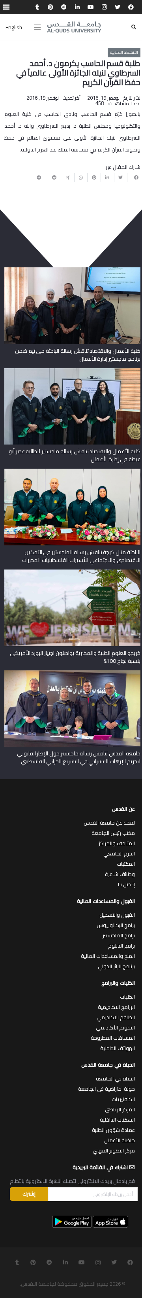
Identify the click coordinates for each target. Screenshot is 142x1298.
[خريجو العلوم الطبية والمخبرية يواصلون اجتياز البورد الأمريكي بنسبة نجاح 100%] (72, 572)
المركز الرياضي (120, 1109)
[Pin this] (94, 177)
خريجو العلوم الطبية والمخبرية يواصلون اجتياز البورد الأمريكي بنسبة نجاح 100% (75, 657)
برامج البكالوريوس (116, 925)
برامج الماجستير (119, 935)
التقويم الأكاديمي (115, 1027)
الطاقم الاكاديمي (116, 1017)
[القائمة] (37, 27)
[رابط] (74, 27)
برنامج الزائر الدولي (116, 966)
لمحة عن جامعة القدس (109, 822)
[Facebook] (130, 7)
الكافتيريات (123, 1099)
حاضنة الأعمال (119, 1140)
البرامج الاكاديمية (116, 1007)
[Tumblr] (37, 7)
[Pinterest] (50, 7)
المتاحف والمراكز (117, 843)
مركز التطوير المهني (114, 1150)
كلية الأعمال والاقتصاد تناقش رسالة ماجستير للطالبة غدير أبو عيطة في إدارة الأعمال (74, 455)
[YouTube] (90, 7)
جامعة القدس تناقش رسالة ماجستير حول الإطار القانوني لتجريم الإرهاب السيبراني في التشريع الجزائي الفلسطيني (78, 757)
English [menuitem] (14, 27)
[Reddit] (63, 7)
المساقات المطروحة (113, 1038)
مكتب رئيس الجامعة (113, 833)
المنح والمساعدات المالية (108, 956)
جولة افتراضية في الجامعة (106, 1089)
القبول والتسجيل (117, 915)
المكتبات (126, 863)
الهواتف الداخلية (117, 1048)
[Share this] (133, 177)
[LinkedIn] (77, 7)
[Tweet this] (120, 177)
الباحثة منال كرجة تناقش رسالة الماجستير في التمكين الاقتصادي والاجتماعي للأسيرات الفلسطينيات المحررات (81, 556)
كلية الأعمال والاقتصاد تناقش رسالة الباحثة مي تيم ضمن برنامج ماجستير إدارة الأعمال (77, 355)
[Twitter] (117, 7)
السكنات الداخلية (117, 1119)
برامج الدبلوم (121, 945)
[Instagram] (104, 7)
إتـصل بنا (126, 884)
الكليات (127, 996)
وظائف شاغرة (120, 874)
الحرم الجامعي (119, 853)
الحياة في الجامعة (115, 1078)
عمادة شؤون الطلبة (113, 1130)
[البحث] (134, 27)
